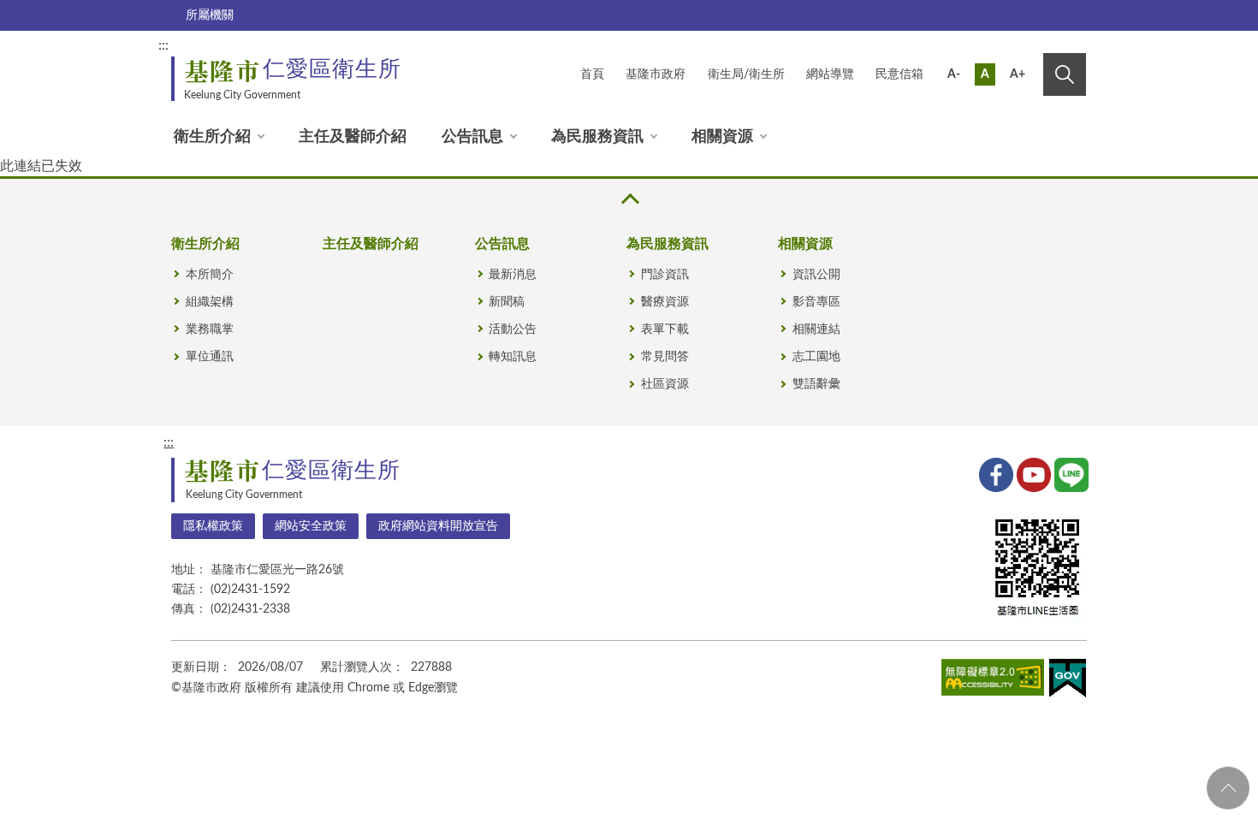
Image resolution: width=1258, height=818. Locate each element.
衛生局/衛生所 (746, 74)
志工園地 (816, 357)
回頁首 (1228, 788)
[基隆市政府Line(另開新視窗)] (1070, 473)
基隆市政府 (655, 74)
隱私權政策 (213, 526)
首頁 (592, 74)
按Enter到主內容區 (1028, 48)
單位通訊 (210, 357)
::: (163, 45)
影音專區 (816, 302)
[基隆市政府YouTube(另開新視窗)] (1032, 473)
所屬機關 (210, 15)
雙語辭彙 (816, 384)
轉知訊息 (513, 357)
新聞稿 (507, 302)
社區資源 (665, 384)
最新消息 (513, 275)
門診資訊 (665, 275)
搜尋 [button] (1064, 74)
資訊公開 (816, 275)
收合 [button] (629, 199)
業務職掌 (210, 329)
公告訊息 (472, 137)
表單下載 (665, 329)
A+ (1017, 74)
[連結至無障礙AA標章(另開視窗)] (993, 680)
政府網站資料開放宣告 (438, 526)
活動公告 (513, 329)
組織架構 (210, 302)
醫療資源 (665, 302)
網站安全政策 (311, 526)
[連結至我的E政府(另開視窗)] (1067, 681)
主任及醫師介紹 (352, 137)
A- (953, 74)
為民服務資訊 (597, 137)
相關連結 (816, 329)
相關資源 (722, 137)
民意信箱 (899, 74)
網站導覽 (830, 74)
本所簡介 (210, 275)
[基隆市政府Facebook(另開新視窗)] (994, 473)
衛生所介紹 (212, 137)
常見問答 (665, 357)
